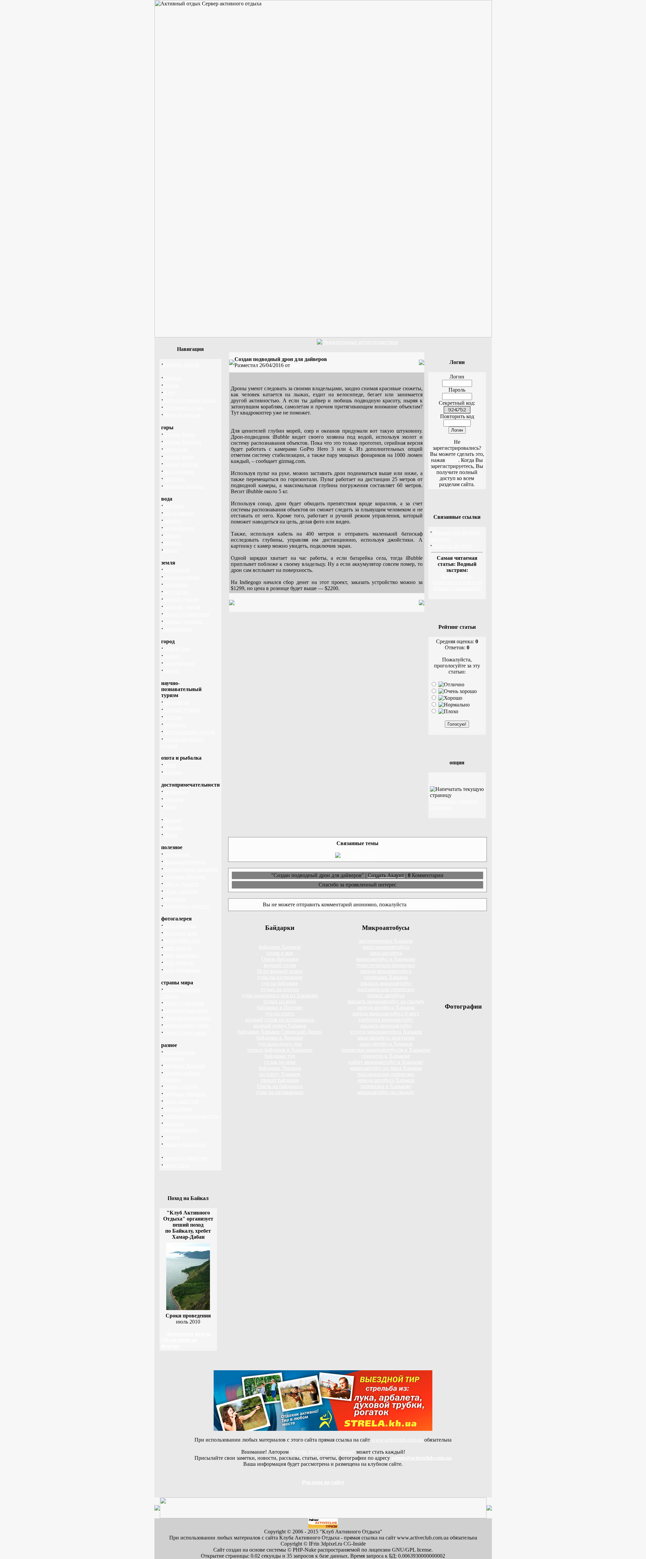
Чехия (170, 835)
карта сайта (176, 1165)
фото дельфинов (182, 970)
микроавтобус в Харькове (385, 959)
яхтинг (171, 550)
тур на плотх (279, 1013)
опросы (171, 1137)
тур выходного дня (279, 1044)
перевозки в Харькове (386, 1086)
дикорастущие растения (190, 869)
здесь (452, 460)
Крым (170, 806)
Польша (172, 820)
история (172, 717)
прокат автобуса (385, 995)
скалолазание (178, 471)
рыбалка (172, 772)
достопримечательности (191, 1116)
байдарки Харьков (184, 1065)
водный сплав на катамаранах (279, 1019)
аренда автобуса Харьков (386, 1007)
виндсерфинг (178, 513)
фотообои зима (180, 933)
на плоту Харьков (279, 1074)
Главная (172, 378)
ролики (171, 656)
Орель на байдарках (280, 1086)
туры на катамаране (279, 977)
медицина (174, 899)
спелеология (177, 629)
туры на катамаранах (280, 1092)
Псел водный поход (279, 971)
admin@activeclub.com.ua (421, 1458)
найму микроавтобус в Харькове (386, 1062)
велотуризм (176, 570)
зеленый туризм (181, 710)
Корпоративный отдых (189, 400)
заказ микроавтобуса (385, 947)
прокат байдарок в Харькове (280, 1050)
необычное (175, 792)
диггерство (176, 592)
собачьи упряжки (183, 621)
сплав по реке (280, 1062)
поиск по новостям (185, 1158)
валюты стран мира (185, 1010)
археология (176, 702)
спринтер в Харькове (386, 1056)
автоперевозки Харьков (386, 941)
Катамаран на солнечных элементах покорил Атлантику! (457, 582)
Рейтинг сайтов (181, 364)
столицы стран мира (186, 1018)
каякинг (172, 535)
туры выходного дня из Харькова (280, 995)
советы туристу (181, 884)
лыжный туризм (182, 607)
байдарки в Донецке (279, 1038)
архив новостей (181, 1101)
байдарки (174, 506)
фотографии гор (181, 940)
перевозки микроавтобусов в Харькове (385, 1050)
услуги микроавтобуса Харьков (386, 1032)
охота (169, 765)
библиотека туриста (186, 906)
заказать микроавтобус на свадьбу (386, 1001)
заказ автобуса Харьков (385, 1044)
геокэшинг (175, 584)
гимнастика (176, 648)
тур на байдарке (279, 983)
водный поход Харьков (280, 1025)
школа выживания (184, 862)
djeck (297, 365)
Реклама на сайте (323, 1482)
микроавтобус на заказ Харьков (386, 1068)
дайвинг (172, 520)
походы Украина (182, 442)
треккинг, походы (183, 486)
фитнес (171, 671)
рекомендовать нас (184, 1144)
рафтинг (172, 543)
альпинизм (175, 449)
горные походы (181, 464)
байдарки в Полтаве (280, 1007)
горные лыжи (178, 457)
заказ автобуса (385, 953)
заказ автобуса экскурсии (386, 1038)
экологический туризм (189, 732)
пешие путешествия (186, 614)
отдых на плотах (280, 989)
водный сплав (280, 965)
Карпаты (173, 799)
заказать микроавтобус (386, 983)
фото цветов (177, 948)
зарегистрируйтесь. (430, 904)
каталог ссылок (181, 1086)
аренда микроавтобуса (385, 971)
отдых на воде (279, 1001)
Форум (171, 385)
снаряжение (176, 854)
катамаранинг (179, 528)
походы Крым (179, 434)
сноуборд (173, 479)
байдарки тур (279, 1056)
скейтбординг (179, 663)
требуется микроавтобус (386, 1019)
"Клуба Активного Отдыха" (322, 1452)
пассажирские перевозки (386, 989)
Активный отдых (183, 407)
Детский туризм (181, 415)
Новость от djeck (452, 546)
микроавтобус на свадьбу (386, 1092)
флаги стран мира (183, 1003)
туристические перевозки (385, 965)
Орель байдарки (279, 959)
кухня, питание (181, 891)
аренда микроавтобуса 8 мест (385, 1013)
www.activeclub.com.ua (397, 1440)
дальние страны (181, 577)
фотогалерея (177, 1109)
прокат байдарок (280, 1080)
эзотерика (174, 724)
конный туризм (181, 599)
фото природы (179, 926)
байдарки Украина (184, 1094)
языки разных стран (186, 1025)
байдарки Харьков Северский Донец (280, 1032)
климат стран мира (185, 1033)
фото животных (181, 955)
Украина (173, 827)
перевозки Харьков (386, 977)
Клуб (169, 393)
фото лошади (178, 963)
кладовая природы (184, 876)
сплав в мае (279, 953)
